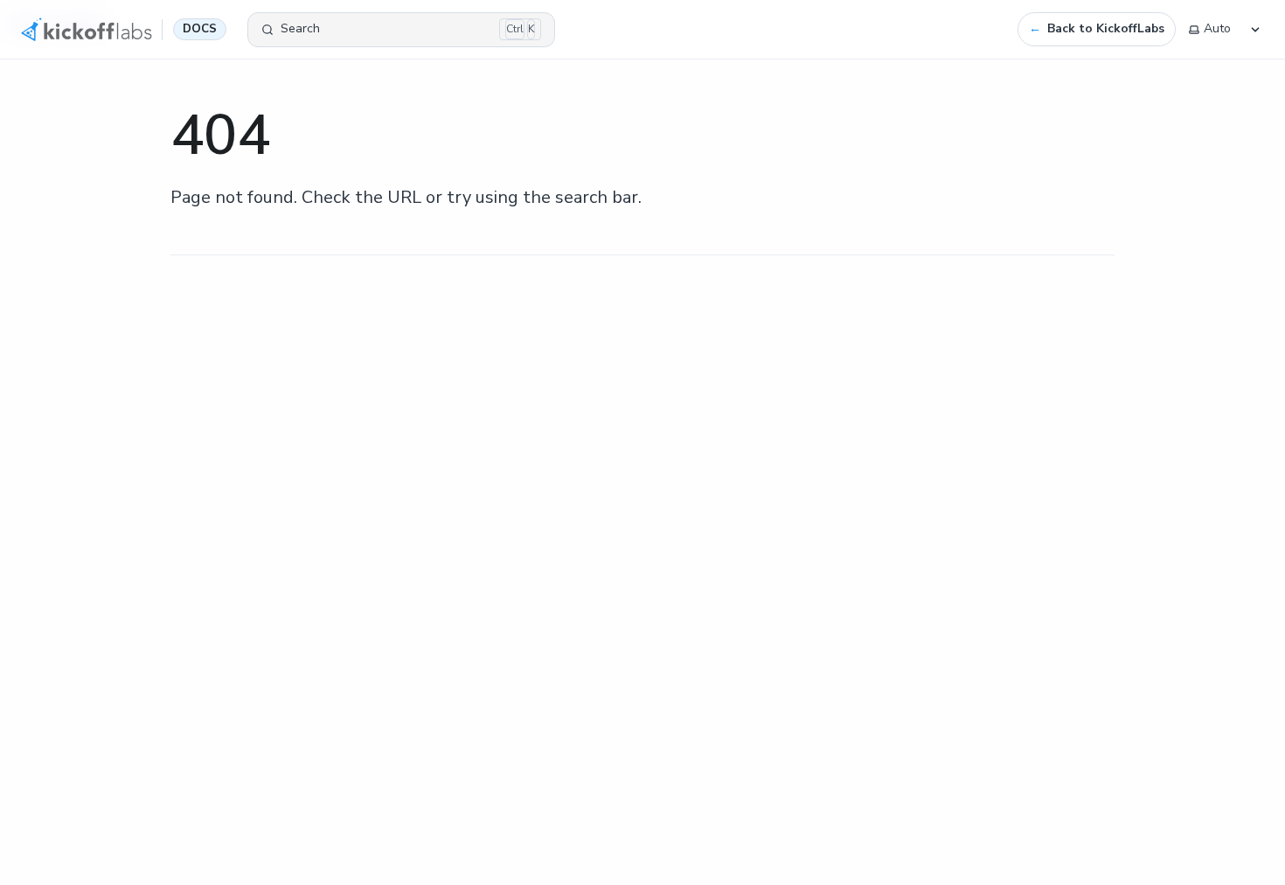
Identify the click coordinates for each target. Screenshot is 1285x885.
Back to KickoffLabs (1105, 28)
